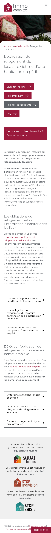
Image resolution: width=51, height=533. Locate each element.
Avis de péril (21, 46)
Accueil (8, 46)
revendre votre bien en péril (25, 366)
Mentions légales (37, 526)
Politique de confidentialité (19, 529)
